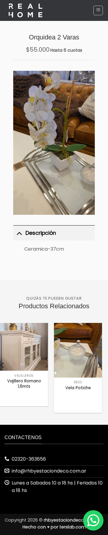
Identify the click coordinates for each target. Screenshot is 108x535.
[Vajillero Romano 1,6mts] (24, 347)
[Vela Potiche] (78, 350)
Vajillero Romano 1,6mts (24, 383)
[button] (98, 10)
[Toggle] (19, 232)
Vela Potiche (78, 388)
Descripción (41, 233)
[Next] (99, 365)
